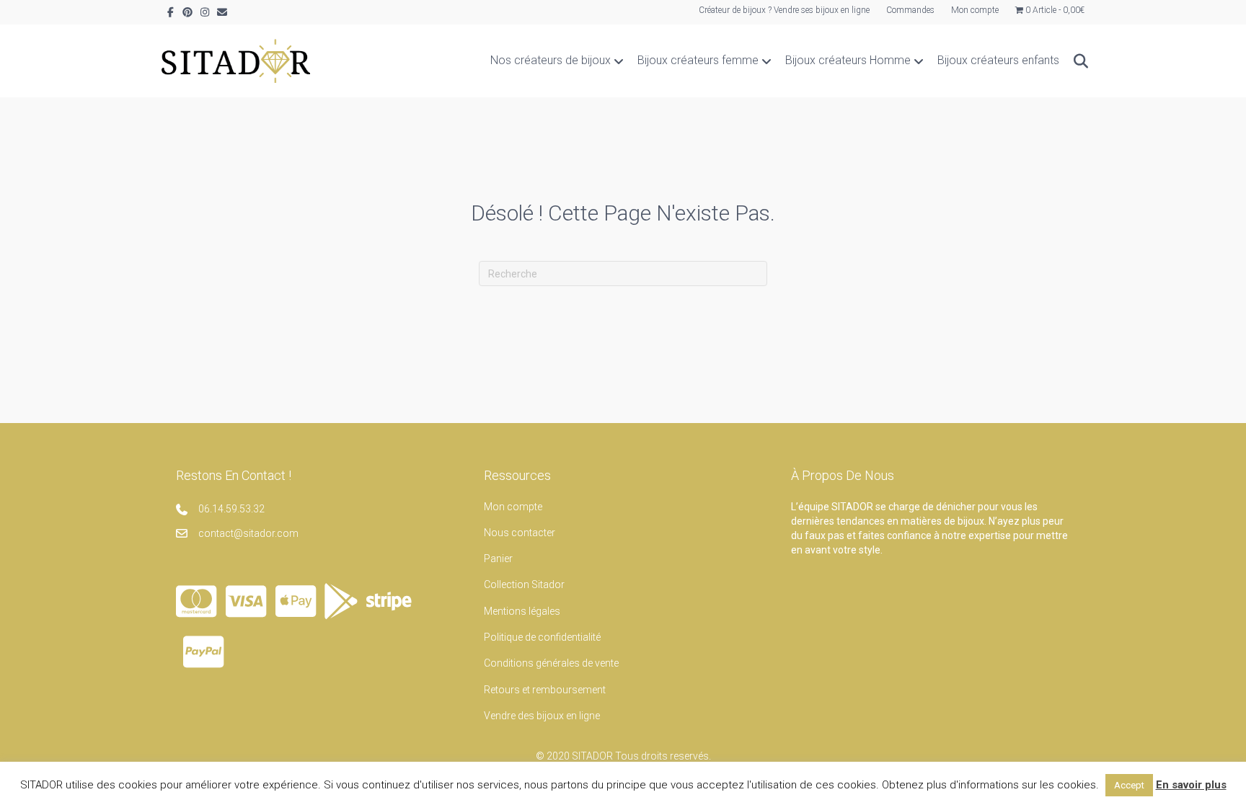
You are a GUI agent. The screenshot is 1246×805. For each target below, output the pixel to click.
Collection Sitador (524, 584)
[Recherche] (1075, 61)
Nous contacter (519, 532)
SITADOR (592, 756)
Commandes (910, 10)
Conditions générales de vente (551, 663)
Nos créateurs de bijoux (550, 60)
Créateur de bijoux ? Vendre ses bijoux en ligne (784, 10)
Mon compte (975, 10)
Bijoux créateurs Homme (848, 60)
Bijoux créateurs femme (698, 60)
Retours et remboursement (545, 689)
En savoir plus (1191, 784)
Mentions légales (522, 611)
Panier (498, 558)
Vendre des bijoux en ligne (542, 715)
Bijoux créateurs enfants (998, 60)
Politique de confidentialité (542, 637)
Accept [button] (1129, 785)
